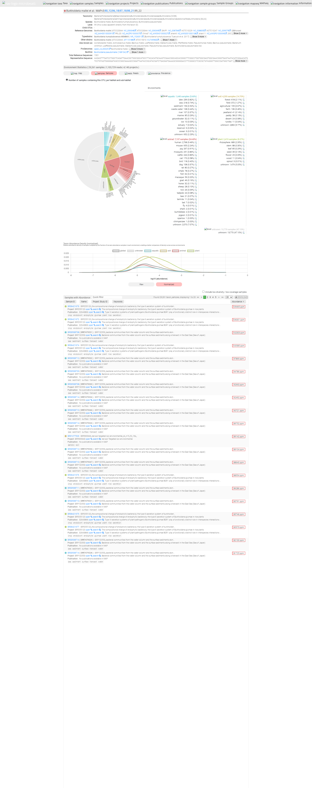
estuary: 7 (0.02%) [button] (186, 125)
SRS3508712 (73, 358)
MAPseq (263, 3)
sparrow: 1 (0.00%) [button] (186, 218)
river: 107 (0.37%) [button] (187, 112)
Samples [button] (109, 73)
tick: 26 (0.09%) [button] (188, 190)
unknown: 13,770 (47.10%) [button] (230, 232)
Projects (133, 3)
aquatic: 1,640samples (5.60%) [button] (182, 96)
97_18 (123, 10)
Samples (98, 3)
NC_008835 (198, 31)
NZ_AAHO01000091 (103, 33)
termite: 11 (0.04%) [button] (186, 199)
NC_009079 (223, 31)
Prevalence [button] (165, 73)
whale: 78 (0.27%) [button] (186, 171)
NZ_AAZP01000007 (131, 33)
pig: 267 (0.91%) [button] (187, 148)
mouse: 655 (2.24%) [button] (185, 145)
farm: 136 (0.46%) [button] (234, 109)
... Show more (240, 61)
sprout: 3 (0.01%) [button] (234, 161)
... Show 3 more (198, 37)
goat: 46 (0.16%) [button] (187, 180)
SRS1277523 (73, 436)
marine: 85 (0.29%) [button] (186, 115)
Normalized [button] (169, 284)
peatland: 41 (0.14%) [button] (232, 112)
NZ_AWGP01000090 (216, 33)
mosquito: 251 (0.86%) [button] (184, 152)
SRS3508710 (73, 410)
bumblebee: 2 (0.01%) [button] (185, 212)
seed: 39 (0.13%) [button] (234, 152)
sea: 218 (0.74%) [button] (187, 103)
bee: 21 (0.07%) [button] (187, 196)
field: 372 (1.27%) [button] (234, 103)
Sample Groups (224, 3)
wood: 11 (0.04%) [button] (234, 158)
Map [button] (80, 73)
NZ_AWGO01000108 (187, 33)
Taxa (64, 3)
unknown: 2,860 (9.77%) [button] (231, 125)
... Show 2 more (240, 33)
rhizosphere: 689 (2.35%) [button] (231, 142)
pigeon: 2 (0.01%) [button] (187, 215)
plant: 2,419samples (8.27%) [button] (231, 139)
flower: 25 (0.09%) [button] (234, 155)
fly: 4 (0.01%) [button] (189, 205)
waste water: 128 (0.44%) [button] (183, 109)
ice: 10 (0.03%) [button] (188, 121)
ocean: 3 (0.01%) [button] (187, 131)
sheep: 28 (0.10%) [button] (186, 186)
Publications (176, 3)
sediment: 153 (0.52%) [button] (184, 106)
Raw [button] (141, 284)
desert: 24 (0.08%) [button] (234, 118)
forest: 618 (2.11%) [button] (233, 99)
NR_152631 (135, 37)
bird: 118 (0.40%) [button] (187, 161)
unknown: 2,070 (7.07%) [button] (184, 224)
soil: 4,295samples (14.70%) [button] (231, 96)
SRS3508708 (73, 332)
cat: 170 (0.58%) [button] (187, 158)
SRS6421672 (73, 319)
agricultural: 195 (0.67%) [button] (231, 106)
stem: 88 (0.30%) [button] (234, 145)
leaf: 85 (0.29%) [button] (235, 148)
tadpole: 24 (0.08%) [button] (186, 193)
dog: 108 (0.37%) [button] (187, 164)
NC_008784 (173, 31)
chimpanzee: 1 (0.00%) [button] (184, 221)
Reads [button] (135, 73)
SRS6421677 (73, 527)
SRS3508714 (73, 397)
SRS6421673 (73, 306)
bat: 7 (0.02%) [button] (188, 202)
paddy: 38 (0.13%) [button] (234, 115)
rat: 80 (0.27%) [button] (188, 167)
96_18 (115, 10)
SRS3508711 (73, 488)
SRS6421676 (73, 475)
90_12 (108, 10)
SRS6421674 (73, 345)
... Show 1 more (169, 40)
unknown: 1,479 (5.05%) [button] (231, 164)
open (88, 309)
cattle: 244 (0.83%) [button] (186, 155)
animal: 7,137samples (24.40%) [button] (182, 139)
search (96, 309)
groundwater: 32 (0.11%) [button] (183, 118)
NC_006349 (154, 31)
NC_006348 (129, 31)
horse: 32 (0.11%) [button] (187, 183)
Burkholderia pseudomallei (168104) (110, 52)
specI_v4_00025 (101, 49)
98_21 (130, 10)
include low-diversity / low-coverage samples (226, 292)
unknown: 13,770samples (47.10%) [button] (228, 229)
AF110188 (128, 40)
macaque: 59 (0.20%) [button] (185, 177)
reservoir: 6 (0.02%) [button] (186, 128)
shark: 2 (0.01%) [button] (187, 209)
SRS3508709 (73, 371)
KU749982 (152, 40)
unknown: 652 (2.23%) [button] (184, 134)
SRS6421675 (73, 514)
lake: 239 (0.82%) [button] (187, 99)
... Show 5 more (137, 49)
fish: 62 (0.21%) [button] (187, 174)
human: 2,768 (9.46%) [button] (185, 142)
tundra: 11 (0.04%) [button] (234, 121)
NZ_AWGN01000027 (159, 33)
